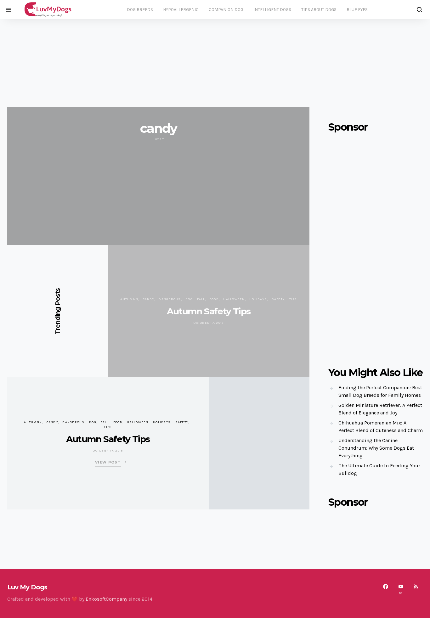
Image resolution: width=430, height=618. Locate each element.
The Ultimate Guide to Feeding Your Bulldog (379, 469)
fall (201, 299)
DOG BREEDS (140, 9)
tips (293, 299)
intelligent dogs (272, 9)
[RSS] (416, 589)
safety (278, 299)
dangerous (170, 299)
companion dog (226, 9)
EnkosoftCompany (106, 599)
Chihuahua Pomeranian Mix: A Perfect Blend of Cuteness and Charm (380, 426)
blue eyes (357, 9)
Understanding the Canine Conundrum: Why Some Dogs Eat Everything (376, 447)
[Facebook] (386, 589)
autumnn (129, 299)
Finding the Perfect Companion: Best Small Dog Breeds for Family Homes (380, 391)
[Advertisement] (215, 63)
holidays (258, 299)
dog (189, 299)
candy (148, 299)
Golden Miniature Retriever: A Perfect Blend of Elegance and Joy (380, 409)
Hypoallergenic (181, 9)
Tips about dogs (319, 9)
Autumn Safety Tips (209, 311)
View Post (108, 462)
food (214, 299)
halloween (234, 299)
